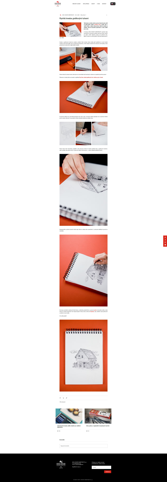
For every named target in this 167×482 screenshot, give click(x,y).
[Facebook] (165, 240)
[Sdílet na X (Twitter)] (63, 398)
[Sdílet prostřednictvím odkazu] (66, 398)
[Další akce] (107, 15)
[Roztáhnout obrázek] (67, 59)
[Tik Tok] (165, 237)
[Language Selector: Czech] (112, 3)
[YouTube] (165, 245)
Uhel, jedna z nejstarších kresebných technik (97, 425)
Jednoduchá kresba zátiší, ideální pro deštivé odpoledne (68, 426)
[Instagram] (165, 242)
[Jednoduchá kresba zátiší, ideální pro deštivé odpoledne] (69, 416)
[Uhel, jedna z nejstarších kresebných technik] (98, 416)
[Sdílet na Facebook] (60, 398)
